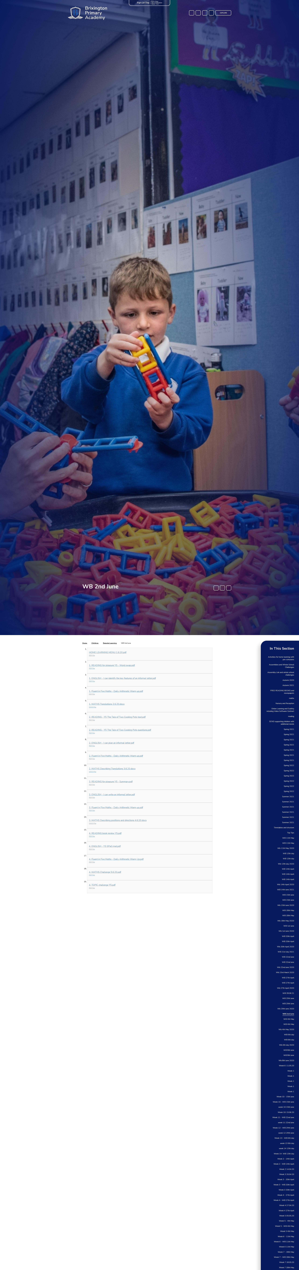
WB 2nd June (126, 643)
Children (94, 643)
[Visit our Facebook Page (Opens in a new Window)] (191, 13)
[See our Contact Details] (198, 13)
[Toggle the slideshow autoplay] (222, 588)
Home (84, 643)
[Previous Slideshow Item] (216, 588)
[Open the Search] (211, 13)
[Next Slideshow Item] (228, 588)
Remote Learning (110, 643)
